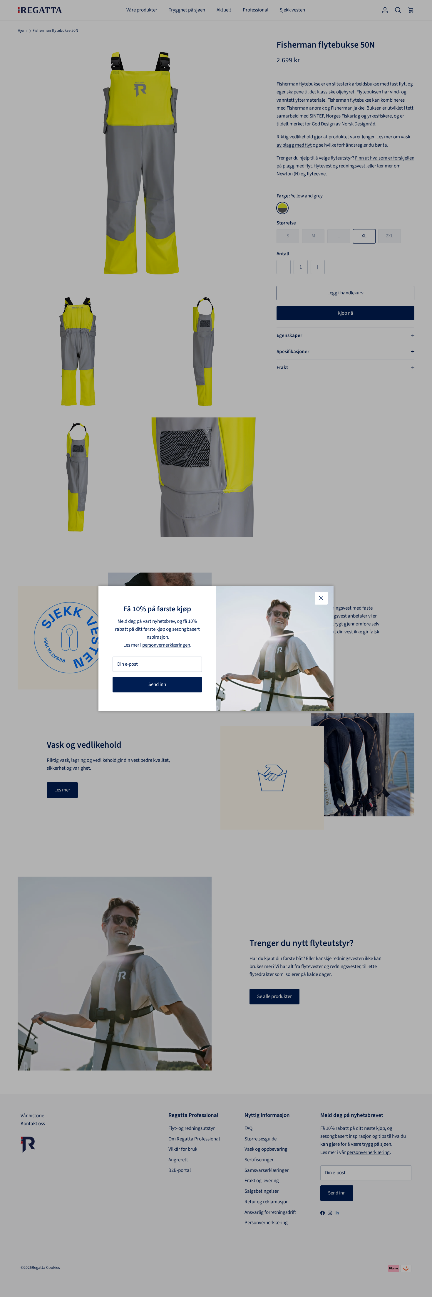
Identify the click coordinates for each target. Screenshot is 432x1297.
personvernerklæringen (166, 645)
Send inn (157, 684)
